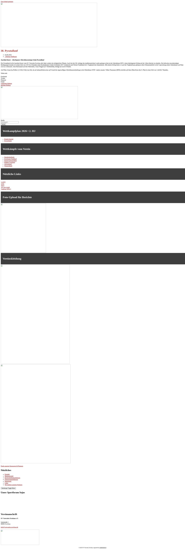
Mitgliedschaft (9, 476)
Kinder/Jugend (8, 139)
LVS (2, 184)
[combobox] (10, 122)
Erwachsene (8, 141)
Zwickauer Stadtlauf (10, 159)
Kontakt (7, 474)
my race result (5, 187)
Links (6, 483)
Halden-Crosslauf (9, 162)
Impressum (8, 481)
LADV (3, 182)
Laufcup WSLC (6, 189)
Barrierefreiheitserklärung (12, 478)
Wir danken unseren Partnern (13, 485)
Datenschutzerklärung (11, 479)
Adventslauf (8, 164)
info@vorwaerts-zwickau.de (9, 527)
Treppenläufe (8, 166)
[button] (92, 76)
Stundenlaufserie (9, 157)
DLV (2, 185)
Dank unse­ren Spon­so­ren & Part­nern (12, 466)
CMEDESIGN (103, 547)
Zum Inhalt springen (7, 1)
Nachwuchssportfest (10, 160)
